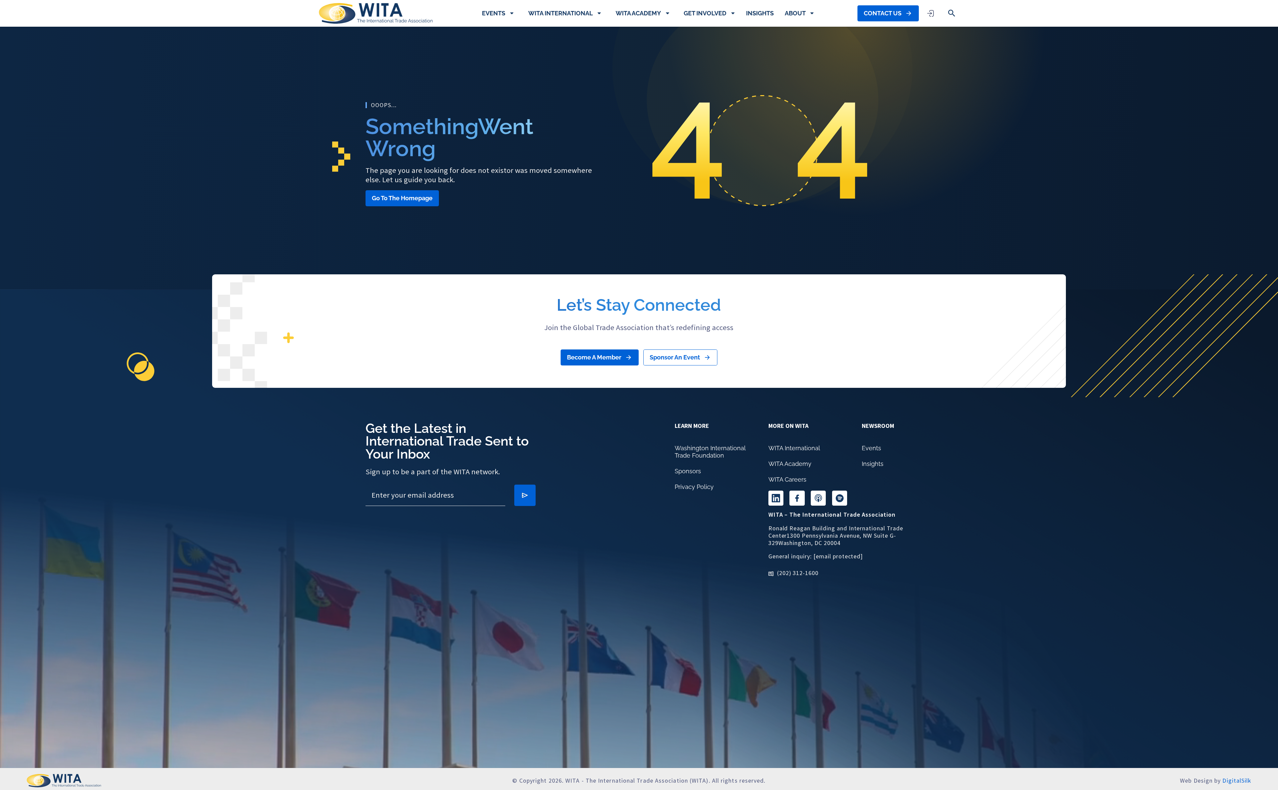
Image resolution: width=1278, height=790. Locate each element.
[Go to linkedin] (775, 498)
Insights (760, 13)
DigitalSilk (1236, 780)
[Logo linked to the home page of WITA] (376, 13)
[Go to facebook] (796, 498)
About (795, 13)
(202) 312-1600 (797, 573)
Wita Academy (638, 13)
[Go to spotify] (839, 498)
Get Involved (705, 13)
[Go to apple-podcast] (818, 498)
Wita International (560, 13)
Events (493, 13)
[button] (951, 13)
